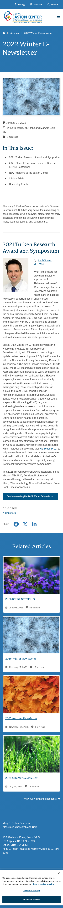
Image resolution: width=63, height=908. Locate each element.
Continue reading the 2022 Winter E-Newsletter (30, 496)
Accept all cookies (31, 899)
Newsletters (9, 512)
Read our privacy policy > (43, 884)
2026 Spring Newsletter (20, 599)
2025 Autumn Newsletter (21, 718)
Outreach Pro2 (48, 448)
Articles (14, 33)
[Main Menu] (58, 17)
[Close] (58, 873)
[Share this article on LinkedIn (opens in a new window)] (34, 524)
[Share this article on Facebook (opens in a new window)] (16, 524)
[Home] (4, 33)
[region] (31, 887)
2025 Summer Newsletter (21, 778)
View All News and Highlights (40, 798)
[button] (36, 4)
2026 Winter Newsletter (20, 658)
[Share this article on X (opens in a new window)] (25, 524)
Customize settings (31, 890)
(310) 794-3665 (19, 844)
